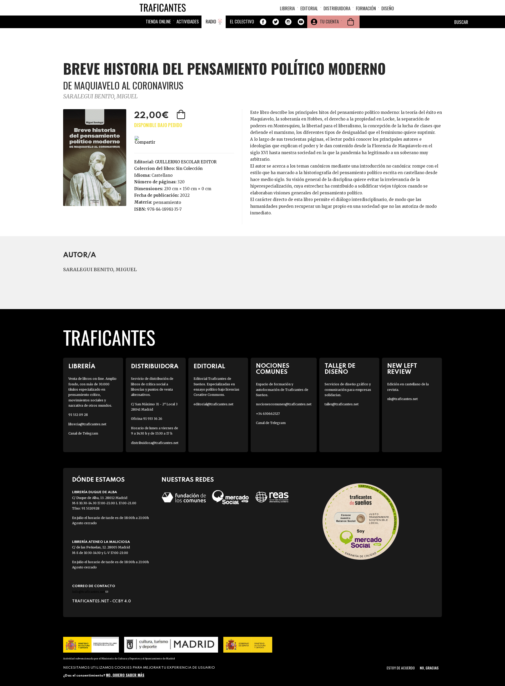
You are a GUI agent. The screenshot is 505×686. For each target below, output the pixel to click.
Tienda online (158, 21)
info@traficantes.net (90, 592)
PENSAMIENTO (167, 202)
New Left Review (402, 369)
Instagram (288, 22)
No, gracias (429, 667)
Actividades (187, 21)
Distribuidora (337, 8)
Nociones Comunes (272, 369)
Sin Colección (189, 168)
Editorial (309, 8)
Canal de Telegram (83, 433)
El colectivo (242, 21)
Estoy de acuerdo (401, 667)
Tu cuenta (329, 21)
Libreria (287, 8)
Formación (366, 8)
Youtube (301, 22)
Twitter (275, 22)
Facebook (263, 22)
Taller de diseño (340, 369)
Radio (211, 21)
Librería (81, 367)
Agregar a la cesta (181, 114)
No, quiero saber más (125, 675)
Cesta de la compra (350, 22)
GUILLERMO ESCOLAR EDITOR (185, 161)
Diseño (387, 8)
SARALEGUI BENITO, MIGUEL (100, 96)
